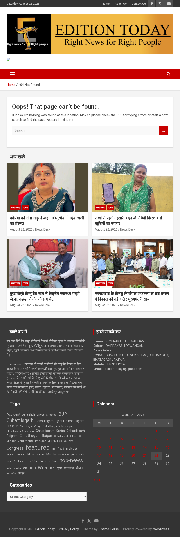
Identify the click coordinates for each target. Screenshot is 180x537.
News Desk (42, 229)
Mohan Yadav (35, 454)
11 (110, 447)
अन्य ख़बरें (17, 156)
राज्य (25, 207)
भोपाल (79, 468)
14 (145, 447)
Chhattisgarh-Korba (50, 431)
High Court (72, 448)
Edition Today (45, 529)
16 (167, 447)
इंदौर (59, 468)
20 (133, 456)
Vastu (17, 468)
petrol (74, 454)
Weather (46, 467)
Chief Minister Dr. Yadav (32, 441)
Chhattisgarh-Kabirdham (20, 431)
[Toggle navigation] (12, 74)
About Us (121, 3)
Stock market (21, 461)
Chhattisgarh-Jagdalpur (58, 426)
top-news (71, 460)
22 (156, 456)
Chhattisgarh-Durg (30, 426)
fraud (61, 448)
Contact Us (139, 3)
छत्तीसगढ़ (69, 468)
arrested (51, 414)
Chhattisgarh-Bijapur (50, 421)
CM (71, 440)
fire (54, 448)
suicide (34, 461)
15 (156, 447)
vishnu (29, 467)
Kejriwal (11, 454)
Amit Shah (28, 414)
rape (9, 461)
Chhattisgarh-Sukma (65, 436)
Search (163, 130)
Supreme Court (49, 461)
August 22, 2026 (21, 229)
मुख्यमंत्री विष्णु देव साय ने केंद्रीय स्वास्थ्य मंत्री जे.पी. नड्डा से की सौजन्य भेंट (44, 296)
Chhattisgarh (20, 420)
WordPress (161, 529)
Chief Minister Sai (57, 441)
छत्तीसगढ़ (15, 207)
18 (110, 456)
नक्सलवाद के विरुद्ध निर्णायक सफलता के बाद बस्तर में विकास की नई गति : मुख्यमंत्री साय (132, 296)
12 (122, 447)
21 (145, 456)
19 (122, 456)
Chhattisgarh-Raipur (35, 435)
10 (99, 447)
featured (38, 447)
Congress (15, 448)
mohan (21, 454)
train (9, 468)
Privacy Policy (69, 529)
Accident (13, 414)
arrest (40, 414)
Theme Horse (109, 529)
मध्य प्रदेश (11, 473)
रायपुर (21, 473)
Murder (51, 454)
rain (81, 454)
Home (106, 3)
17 (99, 456)
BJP (63, 414)
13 (133, 447)
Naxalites (63, 454)
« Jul (96, 480)
